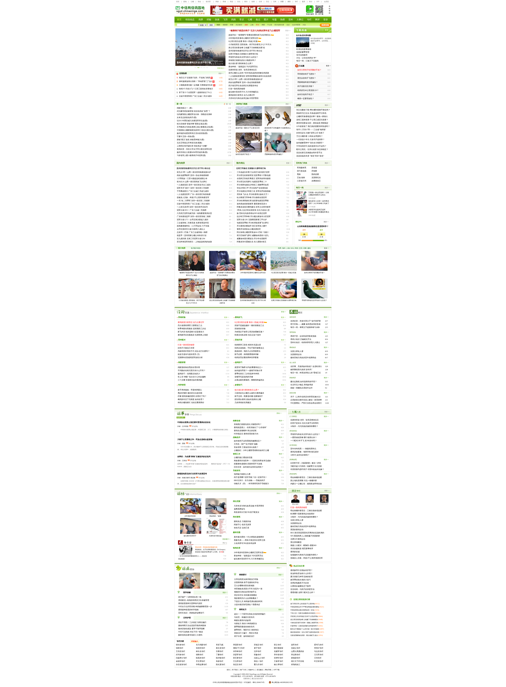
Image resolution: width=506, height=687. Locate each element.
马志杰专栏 (318, 651)
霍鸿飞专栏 (318, 645)
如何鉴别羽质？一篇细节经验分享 (248, 371)
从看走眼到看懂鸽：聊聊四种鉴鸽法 (249, 380)
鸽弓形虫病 (301, 171)
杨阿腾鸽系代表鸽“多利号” (301, 370)
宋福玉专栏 (258, 645)
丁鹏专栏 (219, 655)
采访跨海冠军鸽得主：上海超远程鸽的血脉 (194, 242)
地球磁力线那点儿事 (242, 474)
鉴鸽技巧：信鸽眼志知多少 (189, 374)
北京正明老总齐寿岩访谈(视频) (189, 143)
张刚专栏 (179, 648)
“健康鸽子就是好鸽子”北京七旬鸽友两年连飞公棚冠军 (255, 30)
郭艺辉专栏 (237, 658)
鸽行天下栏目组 (297, 661)
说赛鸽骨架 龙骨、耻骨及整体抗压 (242, 70)
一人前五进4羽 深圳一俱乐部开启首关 (192, 207)
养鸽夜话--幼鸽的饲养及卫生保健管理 (193, 600)
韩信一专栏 (258, 661)
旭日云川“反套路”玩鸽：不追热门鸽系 (195, 78)
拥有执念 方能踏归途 (242, 521)
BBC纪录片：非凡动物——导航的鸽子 (249, 480)
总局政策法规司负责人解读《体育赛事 (306, 400)
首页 (177, 2)
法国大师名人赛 (296, 351)
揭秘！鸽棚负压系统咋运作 (301, 388)
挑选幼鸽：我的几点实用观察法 (247, 351)
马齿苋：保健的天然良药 (244, 617)
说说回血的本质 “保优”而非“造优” (310, 156)
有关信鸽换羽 (301, 55)
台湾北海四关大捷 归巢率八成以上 (191, 229)
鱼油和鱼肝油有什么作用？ (301, 573)
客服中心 (251, 670)
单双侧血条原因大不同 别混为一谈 (248, 589)
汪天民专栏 (318, 655)
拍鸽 (253, 2)
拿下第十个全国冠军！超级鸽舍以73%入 (195, 92)
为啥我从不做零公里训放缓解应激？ (249, 332)
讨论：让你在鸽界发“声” (306, 58)
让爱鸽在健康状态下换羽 (300, 586)
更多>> (220, 73)
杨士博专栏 (278, 665)
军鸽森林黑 (301, 168)
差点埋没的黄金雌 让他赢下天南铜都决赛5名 (246, 48)
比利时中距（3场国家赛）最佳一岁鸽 (305, 463)
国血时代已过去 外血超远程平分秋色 (311, 113)
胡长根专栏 (180, 645)
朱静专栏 (219, 661)
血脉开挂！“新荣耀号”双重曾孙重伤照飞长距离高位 (249, 35)
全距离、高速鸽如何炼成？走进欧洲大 (306, 366)
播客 (289, 2)
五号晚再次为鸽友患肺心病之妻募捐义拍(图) (195, 127)
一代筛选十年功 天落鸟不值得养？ (310, 139)
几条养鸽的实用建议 (243, 403)
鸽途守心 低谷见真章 (242, 525)
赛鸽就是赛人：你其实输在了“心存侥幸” (250, 427)
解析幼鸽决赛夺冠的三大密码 (190, 635)
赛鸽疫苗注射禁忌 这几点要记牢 (241, 95)
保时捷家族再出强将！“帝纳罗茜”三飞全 (195, 81)
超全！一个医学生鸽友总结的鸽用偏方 (250, 614)
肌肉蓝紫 (315, 174)
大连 (304, 25)
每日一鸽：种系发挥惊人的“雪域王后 (305, 373)
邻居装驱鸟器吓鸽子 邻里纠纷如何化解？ (307, 469)
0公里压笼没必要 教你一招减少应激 (243, 41)
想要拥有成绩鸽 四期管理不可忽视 (248, 464)
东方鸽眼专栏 (201, 645)
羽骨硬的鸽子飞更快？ (306, 74)
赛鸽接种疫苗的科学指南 (188, 610)
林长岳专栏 (200, 651)
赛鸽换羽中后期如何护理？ (301, 570)
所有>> (283, 312)
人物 (288, 248)
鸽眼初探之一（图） (185, 108)
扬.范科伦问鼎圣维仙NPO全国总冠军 (252, 213)
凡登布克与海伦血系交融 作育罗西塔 (243, 98)
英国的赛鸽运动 (296, 530)
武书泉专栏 (180, 655)
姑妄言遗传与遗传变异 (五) (189, 354)
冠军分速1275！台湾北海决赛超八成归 (192, 220)
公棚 (192, 2)
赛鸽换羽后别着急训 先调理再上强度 (193, 335)
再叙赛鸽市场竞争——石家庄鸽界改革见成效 (252, 461)
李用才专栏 (318, 648)
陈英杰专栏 (200, 658)
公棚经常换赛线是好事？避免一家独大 (312, 116)
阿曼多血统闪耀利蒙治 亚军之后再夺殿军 (254, 207)
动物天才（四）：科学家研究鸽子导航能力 (251, 484)
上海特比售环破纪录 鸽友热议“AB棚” (192, 146)
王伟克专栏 (180, 651)
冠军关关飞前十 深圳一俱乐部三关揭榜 (193, 188)
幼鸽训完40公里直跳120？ (308, 90)
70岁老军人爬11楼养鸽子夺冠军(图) (191, 155)
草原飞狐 (219, 645)
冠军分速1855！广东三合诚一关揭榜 (191, 210)
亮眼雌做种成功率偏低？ (307, 82)
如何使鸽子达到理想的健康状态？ (248, 441)
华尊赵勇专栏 (201, 665)
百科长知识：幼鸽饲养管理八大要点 (305, 342)
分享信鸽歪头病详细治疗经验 (246, 579)
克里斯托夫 (316, 178)
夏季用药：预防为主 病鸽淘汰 (246, 630)
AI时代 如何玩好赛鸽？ (300, 455)
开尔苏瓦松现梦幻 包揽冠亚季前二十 (252, 182)
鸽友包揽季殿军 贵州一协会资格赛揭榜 (244, 82)
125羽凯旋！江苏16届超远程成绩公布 (192, 178)
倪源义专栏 (295, 648)
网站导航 (268, 670)
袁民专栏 (294, 645)
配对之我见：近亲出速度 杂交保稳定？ (312, 149)
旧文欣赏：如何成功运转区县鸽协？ (248, 467)
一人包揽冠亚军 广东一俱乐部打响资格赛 (194, 194)
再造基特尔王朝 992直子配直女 (246, 512)
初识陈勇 (181, 559)
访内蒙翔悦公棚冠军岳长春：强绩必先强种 (194, 114)
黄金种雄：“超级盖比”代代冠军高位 (243, 67)
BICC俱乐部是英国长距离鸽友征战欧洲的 (307, 533)
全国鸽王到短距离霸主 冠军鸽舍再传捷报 (254, 178)
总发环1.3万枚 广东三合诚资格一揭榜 (192, 232)
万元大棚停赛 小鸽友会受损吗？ (309, 136)
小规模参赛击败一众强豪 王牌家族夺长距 (196, 85)
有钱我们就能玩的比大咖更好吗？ (242, 60)
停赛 (231, 25)
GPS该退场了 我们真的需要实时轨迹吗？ (313, 126)
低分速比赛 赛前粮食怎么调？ (240, 63)
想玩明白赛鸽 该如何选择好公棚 (248, 399)
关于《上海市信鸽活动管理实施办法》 (306, 397)
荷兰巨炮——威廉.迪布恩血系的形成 (305, 324)
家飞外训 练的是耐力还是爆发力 (191, 332)
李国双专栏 (237, 645)
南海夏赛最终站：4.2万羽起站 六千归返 (193, 226)
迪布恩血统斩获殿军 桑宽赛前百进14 (252, 204)
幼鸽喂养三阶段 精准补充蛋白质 (248, 345)
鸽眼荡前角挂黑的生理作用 (189, 367)
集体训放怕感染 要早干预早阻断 (191, 629)
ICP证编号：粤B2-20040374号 (254, 682)
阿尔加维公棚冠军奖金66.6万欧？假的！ (253, 232)
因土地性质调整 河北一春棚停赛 (303, 481)
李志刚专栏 (295, 655)
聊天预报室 (278, 648)
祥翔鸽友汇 (295, 665)
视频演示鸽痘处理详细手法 (245, 592)
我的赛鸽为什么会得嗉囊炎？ (246, 598)
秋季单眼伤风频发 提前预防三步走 (192, 329)
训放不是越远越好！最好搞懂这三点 (249, 325)
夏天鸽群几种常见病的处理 (301, 577)
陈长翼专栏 (220, 665)
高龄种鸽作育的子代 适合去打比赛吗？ (194, 351)
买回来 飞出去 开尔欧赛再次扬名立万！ (253, 194)
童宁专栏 (257, 648)
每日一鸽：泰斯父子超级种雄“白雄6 (305, 327)
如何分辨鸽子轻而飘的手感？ (314, 273)
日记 (267, 2)
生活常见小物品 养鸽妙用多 (301, 385)
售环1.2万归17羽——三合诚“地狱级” (311, 130)
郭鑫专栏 (257, 655)
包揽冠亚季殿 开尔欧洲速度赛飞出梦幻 (253, 223)
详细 (221, 552)
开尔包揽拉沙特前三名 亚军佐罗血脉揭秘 (254, 191)
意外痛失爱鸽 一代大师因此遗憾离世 (249, 537)
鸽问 (245, 2)
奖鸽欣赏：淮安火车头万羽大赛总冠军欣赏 (194, 149)
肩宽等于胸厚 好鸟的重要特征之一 (249, 367)
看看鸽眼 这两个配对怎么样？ (302, 592)
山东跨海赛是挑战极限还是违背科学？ (313, 226)
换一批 (228, 104)
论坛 (238, 2)
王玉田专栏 (237, 661)
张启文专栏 (237, 665)
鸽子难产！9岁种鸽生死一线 (189, 597)
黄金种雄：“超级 (215, 516)
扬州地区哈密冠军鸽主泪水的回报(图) (192, 133)
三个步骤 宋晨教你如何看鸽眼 (190, 380)
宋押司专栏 (278, 658)
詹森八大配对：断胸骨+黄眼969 (303, 545)
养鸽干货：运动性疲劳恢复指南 (303, 336)
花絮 (304, 248)
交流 (300, 248)
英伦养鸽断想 (295, 542)
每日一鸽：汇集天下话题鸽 (307, 61)
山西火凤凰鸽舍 (297, 651)
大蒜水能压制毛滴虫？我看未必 (247, 605)
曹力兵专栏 (258, 665)
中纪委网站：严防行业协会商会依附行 (306, 403)
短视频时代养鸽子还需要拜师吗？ (304, 555)
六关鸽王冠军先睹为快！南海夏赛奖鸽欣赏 (194, 213)
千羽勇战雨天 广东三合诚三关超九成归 (193, 191)
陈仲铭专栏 (220, 658)
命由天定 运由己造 (241, 528)
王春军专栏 (278, 661)
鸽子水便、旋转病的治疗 (244, 636)
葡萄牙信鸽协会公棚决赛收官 (249, 229)
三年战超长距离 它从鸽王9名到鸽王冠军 (253, 172)
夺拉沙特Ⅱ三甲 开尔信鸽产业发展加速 (252, 188)
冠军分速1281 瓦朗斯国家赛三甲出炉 (252, 220)
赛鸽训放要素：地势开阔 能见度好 (304, 452)
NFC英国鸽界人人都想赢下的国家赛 (305, 536)
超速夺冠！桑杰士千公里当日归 (248, 128)
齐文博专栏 (200, 661)
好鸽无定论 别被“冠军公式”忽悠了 (310, 133)
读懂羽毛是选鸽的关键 (244, 377)
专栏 (296, 2)
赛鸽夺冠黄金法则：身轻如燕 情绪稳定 (312, 123)
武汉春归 (239, 25)
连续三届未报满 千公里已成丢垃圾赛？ (312, 120)
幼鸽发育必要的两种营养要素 (247, 357)
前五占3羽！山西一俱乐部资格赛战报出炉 (245, 79)
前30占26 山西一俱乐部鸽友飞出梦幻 (192, 182)
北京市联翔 (296, 25)
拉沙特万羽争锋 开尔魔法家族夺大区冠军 (254, 216)
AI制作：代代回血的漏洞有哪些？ (304, 426)
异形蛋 (314, 168)
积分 (310, 2)
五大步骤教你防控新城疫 (244, 586)
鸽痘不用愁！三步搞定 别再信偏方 (192, 622)
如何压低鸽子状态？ (305, 94)
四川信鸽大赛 (279, 25)
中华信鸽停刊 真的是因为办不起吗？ (311, 146)
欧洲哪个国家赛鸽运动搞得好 (302, 514)
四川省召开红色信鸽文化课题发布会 (243, 86)
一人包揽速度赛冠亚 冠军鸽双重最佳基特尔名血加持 (249, 76)
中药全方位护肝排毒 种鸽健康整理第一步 (195, 607)
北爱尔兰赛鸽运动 (297, 539)
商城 (224, 2)
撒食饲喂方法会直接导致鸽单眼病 (192, 626)
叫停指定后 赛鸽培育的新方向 (246, 434)
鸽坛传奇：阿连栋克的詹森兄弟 (206, 547)
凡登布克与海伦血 (215, 536)
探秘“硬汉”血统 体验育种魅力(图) (190, 140)
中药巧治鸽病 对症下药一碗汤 (190, 632)
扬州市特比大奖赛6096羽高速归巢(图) (192, 152)
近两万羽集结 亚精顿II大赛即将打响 (243, 54)
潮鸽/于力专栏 (239, 648)
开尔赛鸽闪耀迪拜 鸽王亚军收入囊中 (252, 226)
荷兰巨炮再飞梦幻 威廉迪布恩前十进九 (253, 235)
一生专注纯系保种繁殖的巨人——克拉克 (192, 556)
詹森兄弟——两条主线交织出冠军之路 (249, 540)
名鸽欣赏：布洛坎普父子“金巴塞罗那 (305, 321)
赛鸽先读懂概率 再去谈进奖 (245, 431)
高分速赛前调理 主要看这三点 (190, 325)
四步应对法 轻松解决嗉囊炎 (245, 595)
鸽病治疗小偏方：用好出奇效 (246, 633)
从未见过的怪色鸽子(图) (187, 117)
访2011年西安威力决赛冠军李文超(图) (192, 121)
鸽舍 (217, 2)
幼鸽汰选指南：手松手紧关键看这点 (249, 348)
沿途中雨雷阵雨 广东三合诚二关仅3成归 (195, 96)
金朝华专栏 (180, 661)
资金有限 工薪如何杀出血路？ (246, 447)
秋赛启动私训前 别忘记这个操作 (248, 335)
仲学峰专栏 (237, 651)
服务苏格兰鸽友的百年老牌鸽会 (303, 358)
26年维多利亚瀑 (190, 516)
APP (317, 2)
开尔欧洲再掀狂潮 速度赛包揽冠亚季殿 (253, 201)
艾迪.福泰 (301, 178)
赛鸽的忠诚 (295, 552)
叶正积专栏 (318, 661)
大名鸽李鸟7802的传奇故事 (245, 543)
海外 (283, 248)
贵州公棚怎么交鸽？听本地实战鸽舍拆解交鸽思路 (248, 73)
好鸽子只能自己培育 (186, 348)
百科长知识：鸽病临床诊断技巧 (191, 613)
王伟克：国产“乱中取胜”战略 (246, 444)
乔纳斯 (314, 171)
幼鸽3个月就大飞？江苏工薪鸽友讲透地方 (196, 89)
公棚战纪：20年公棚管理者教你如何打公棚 (251, 450)
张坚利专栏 (200, 648)
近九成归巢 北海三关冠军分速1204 (191, 239)
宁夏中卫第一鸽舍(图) (186, 136)
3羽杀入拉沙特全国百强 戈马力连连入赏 (253, 210)
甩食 (299, 174)
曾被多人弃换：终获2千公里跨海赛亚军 (193, 197)
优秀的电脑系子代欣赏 (299, 583)
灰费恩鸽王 (316, 181)
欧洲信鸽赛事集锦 (303, 49)
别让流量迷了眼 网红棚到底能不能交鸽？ (313, 110)
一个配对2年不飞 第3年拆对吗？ (303, 441)
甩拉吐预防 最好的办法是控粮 (190, 393)
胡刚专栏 (199, 655)
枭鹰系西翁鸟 (239, 509)
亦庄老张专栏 (181, 665)
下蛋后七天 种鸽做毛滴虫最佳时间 (248, 601)
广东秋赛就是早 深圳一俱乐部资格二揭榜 (194, 216)
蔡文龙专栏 (220, 648)
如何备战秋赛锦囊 (303, 35)
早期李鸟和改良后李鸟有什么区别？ (243, 57)
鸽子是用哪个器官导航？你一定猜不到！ (250, 477)
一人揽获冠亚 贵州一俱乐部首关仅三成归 (194, 185)
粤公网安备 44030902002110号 (282, 682)
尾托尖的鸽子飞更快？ (306, 78)
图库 (303, 2)
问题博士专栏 (181, 658)
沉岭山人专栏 (259, 658)
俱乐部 (208, 2)
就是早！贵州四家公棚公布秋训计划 (191, 235)
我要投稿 (246, 678)
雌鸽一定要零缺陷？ (305, 98)
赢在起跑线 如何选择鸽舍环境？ (303, 382)
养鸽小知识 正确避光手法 (300, 339)
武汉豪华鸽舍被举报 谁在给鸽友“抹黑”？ (193, 111)
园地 (185, 2)
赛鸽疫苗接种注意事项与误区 (190, 603)
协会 (199, 2)
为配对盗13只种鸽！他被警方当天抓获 (306, 466)
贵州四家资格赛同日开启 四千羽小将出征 (245, 51)
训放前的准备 (240, 329)
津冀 (263, 25)
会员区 (326, 2)
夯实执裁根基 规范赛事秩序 (301, 549)
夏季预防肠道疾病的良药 (244, 627)
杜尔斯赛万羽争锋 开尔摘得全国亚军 (252, 197)
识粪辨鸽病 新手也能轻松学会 (246, 582)
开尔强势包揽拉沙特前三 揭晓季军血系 (253, 185)
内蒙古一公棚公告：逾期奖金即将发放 (306, 484)
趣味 (309, 248)
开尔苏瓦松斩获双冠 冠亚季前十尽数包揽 (254, 175)
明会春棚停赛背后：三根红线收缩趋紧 (306, 477)
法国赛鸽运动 (295, 354)
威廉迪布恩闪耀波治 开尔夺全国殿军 (252, 239)
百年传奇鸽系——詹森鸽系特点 (303, 449)
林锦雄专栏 (295, 658)
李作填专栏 (278, 655)
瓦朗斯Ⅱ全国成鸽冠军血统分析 (190, 357)
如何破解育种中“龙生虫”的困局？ (310, 143)
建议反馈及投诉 (257, 678)
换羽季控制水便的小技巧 (300, 580)
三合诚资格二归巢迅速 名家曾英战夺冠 (193, 223)
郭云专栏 (277, 645)
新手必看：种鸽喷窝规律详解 (247, 354)
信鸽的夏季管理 (302, 52)
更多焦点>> (221, 68)
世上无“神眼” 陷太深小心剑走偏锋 (192, 377)
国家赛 (225, 25)
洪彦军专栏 (237, 655)
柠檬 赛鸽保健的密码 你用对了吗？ (192, 396)
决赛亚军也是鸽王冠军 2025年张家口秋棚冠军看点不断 (318, 212)
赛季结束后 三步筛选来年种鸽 (247, 374)
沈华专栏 (257, 651)
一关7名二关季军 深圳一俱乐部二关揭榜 (193, 201)
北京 (288, 25)
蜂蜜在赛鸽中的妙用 (242, 620)
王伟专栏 (318, 658)
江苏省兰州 (301, 181)
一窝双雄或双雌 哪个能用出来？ (303, 437)
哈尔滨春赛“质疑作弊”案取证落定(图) (192, 124)
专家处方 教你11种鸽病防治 (245, 624)
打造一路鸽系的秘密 (236, 89)
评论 (193, 426)
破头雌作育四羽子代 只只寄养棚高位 (243, 92)
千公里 (269, 25)
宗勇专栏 (219, 651)
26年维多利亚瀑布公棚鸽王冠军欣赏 (243, 38)
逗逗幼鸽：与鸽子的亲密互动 (302, 589)
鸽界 (279, 248)
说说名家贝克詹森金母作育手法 (309, 153)
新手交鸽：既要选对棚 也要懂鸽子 (249, 396)
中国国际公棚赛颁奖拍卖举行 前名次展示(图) (195, 130)
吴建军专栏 (278, 651)
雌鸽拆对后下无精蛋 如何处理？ (191, 399)
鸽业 (231, 2)
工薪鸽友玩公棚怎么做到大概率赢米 (249, 393)
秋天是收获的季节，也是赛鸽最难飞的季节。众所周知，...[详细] (321, 41)
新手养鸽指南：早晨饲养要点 (190, 390)
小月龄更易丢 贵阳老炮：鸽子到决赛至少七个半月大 (249, 44)
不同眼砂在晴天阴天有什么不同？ (191, 371)
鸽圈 (282, 2)
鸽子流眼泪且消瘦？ (305, 86)
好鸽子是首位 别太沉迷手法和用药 (304, 423)
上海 (251, 25)
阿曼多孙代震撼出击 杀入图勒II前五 (251, 242)
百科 (274, 2)
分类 (260, 2)
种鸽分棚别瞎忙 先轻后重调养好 (191, 403)
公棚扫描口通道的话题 (243, 457)
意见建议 (260, 670)
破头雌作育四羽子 (190, 536)
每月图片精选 (195, 248)
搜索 (211, 25)
